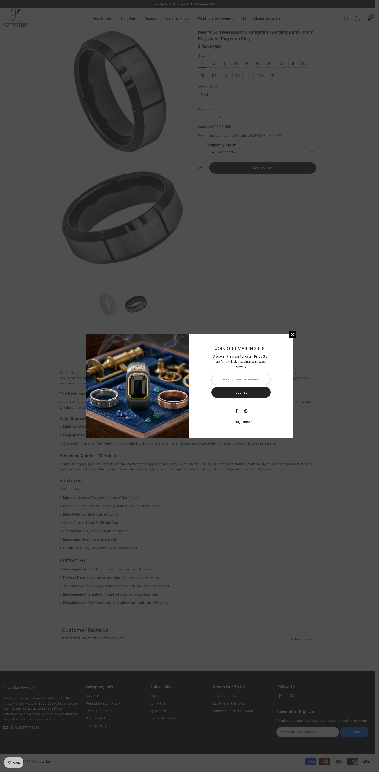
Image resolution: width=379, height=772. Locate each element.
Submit (241, 392)
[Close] (292, 334)
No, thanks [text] (243, 422)
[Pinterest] (245, 411)
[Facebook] (236, 411)
